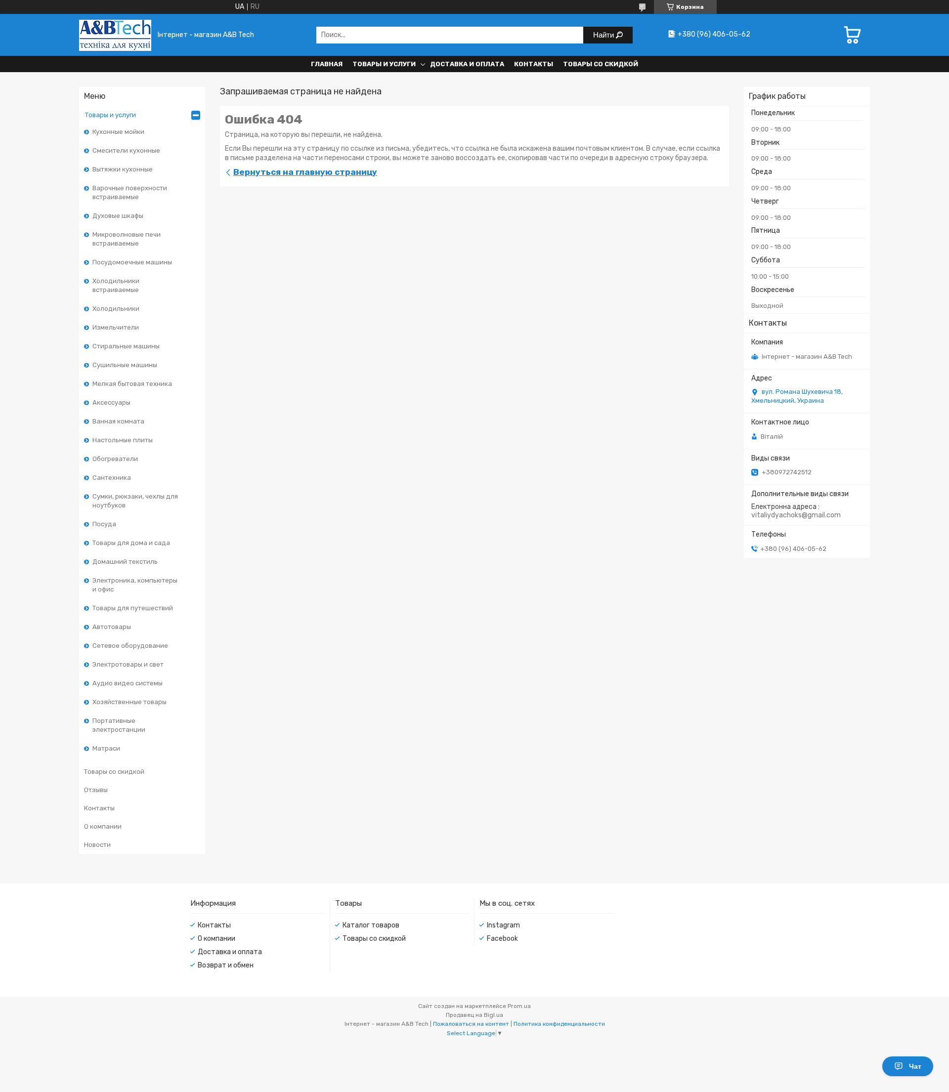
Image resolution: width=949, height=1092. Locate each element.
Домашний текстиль (125, 561)
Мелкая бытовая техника (132, 383)
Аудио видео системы (127, 683)
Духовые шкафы (117, 215)
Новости (97, 844)
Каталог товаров (371, 925)
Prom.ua (519, 1006)
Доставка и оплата (467, 64)
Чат (915, 1066)
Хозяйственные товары (129, 702)
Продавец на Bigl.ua (474, 1014)
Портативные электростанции (118, 725)
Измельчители (115, 327)
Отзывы (96, 790)
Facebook (502, 938)
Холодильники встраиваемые (115, 285)
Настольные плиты (122, 440)
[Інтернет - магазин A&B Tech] (115, 35)
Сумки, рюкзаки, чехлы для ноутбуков (135, 501)
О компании (103, 826)
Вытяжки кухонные (122, 169)
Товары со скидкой (600, 64)
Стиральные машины (126, 346)
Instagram (503, 925)
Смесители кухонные (126, 150)
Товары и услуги (384, 64)
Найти (604, 35)
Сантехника (111, 477)
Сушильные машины (124, 365)
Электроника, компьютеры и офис (134, 585)
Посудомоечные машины (132, 262)
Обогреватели (115, 458)
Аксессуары (111, 402)
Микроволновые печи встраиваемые (126, 239)
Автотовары (111, 626)
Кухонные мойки (118, 131)
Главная (327, 64)
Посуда (104, 524)
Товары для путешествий (132, 608)
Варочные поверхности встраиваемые (129, 192)
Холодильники (115, 308)
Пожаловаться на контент (471, 1023)
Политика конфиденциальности (559, 1023)
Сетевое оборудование (130, 645)
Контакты (533, 64)
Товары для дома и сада (131, 542)
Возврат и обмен (226, 965)
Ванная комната (118, 421)
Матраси (106, 748)
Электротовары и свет (128, 664)
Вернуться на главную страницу (305, 172)
